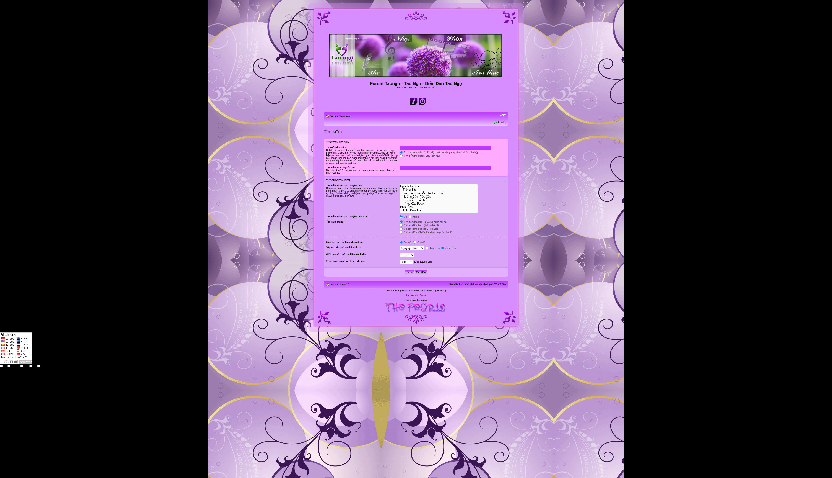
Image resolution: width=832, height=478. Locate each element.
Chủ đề (421, 242)
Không (415, 216)
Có (405, 216)
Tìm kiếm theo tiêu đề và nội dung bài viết (425, 222)
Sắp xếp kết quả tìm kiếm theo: (343, 247)
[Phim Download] (438, 210)
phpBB (401, 290)
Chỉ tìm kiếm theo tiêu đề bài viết (420, 229)
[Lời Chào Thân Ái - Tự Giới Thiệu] (438, 193)
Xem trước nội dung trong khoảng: (346, 261)
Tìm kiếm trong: (335, 221)
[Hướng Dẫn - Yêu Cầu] (438, 196)
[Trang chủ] (416, 75)
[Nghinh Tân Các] (438, 186)
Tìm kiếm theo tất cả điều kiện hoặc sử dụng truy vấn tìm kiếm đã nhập (440, 152)
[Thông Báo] (438, 190)
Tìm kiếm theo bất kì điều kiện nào (421, 155)
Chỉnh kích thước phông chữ (503, 115)
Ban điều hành (456, 284)
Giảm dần (450, 248)
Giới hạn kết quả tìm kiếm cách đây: (346, 254)
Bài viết (407, 242)
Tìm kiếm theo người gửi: (341, 167)
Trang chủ (345, 116)
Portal (333, 116)
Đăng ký (501, 122)
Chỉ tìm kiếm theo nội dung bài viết (421, 225)
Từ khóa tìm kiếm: (336, 147)
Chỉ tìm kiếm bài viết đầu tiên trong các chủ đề (427, 232)
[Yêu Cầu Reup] (438, 203)
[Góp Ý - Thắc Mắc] (438, 200)
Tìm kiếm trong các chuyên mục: (345, 185)
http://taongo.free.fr (416, 295)
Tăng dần (434, 248)
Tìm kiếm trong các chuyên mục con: (347, 216)
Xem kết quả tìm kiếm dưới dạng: (345, 242)
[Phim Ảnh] (438, 207)
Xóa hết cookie (474, 284)
